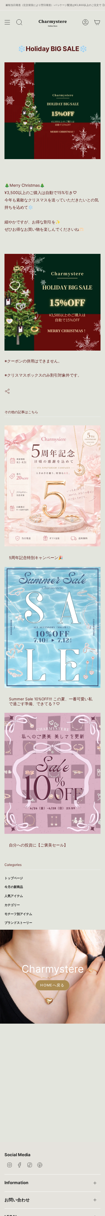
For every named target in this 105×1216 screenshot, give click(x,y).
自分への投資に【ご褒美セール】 (38, 845)
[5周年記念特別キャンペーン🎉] (52, 485)
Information (16, 1182)
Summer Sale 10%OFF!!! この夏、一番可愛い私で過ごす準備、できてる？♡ (50, 701)
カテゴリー (12, 905)
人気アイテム (13, 896)
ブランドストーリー (18, 923)
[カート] (97, 22)
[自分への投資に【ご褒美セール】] (52, 773)
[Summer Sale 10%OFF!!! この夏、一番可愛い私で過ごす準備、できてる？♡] (52, 627)
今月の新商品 (13, 887)
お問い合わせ (17, 1199)
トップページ (13, 878)
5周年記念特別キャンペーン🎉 (36, 557)
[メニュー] (7, 22)
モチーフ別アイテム (18, 914)
